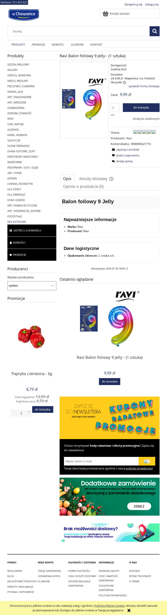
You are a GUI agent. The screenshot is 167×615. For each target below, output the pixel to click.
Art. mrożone (16, 102)
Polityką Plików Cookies (109, 606)
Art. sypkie (14, 173)
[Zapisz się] (147, 461)
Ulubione (44, 581)
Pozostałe (14, 216)
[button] (125, 149)
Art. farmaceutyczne (22, 205)
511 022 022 (19, 2)
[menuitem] (18, 44)
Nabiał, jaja (15, 91)
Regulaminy (14, 570)
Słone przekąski (18, 146)
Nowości (19, 242)
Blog (10, 576)
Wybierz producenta (20, 277)
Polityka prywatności (113, 595)
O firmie (134, 581)
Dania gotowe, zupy (21, 151)
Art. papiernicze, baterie (24, 211)
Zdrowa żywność (19, 113)
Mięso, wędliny (17, 81)
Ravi (129, 138)
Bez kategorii (16, 222)
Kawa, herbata (17, 135)
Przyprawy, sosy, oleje (22, 167)
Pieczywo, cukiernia (21, 86)
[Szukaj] (155, 31)
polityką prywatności (139, 468)
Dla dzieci (14, 189)
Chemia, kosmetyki (20, 184)
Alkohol (13, 129)
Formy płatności (79, 570)
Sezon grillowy (18, 64)
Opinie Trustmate (140, 576)
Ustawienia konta (49, 576)
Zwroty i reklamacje (20, 586)
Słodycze (13, 140)
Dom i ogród (16, 200)
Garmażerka (16, 108)
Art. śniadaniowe (19, 97)
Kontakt (134, 570)
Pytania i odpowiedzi (20, 592)
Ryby (10, 119)
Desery (12, 178)
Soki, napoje (15, 124)
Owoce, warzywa (19, 75)
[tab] (68, 178)
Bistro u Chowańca (27, 230)
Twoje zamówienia (49, 570)
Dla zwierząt (16, 195)
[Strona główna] (23, 14)
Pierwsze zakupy (109, 570)
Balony (12, 70)
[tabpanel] (110, 233)
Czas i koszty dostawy (82, 576)
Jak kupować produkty (22, 581)
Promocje (19, 255)
